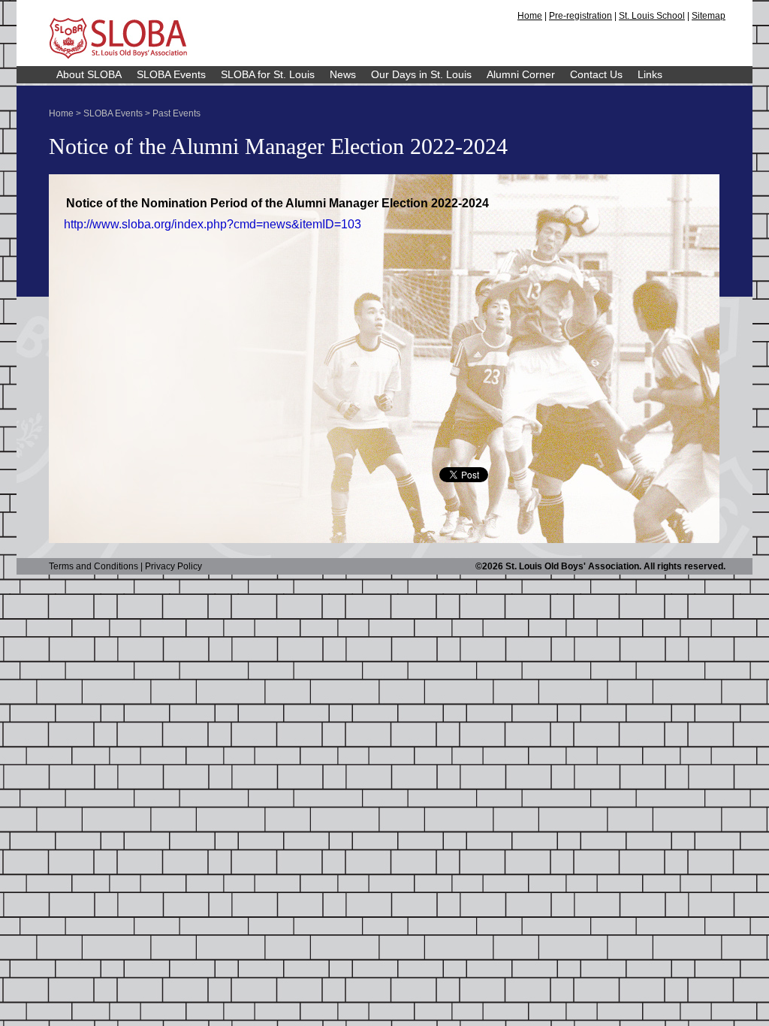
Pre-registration (580, 16)
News (343, 74)
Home (529, 16)
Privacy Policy (173, 566)
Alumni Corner (521, 74)
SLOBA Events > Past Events (142, 113)
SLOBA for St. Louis (268, 74)
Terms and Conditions (93, 566)
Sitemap (708, 16)
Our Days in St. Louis (421, 74)
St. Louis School (652, 16)
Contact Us (596, 74)
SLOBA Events (171, 74)
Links (650, 74)
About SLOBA (89, 74)
